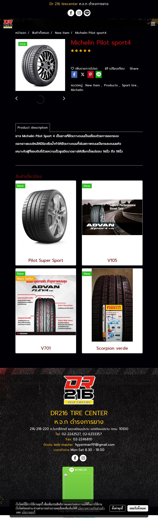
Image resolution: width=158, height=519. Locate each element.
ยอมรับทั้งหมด (138, 508)
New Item (93, 85)
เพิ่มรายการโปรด (85, 68)
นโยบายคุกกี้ (28, 512)
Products (111, 85)
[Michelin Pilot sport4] (40, 65)
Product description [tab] (33, 127)
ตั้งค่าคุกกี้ (117, 508)
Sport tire (130, 85)
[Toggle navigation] (153, 24)
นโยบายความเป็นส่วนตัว (91, 508)
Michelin (77, 90)
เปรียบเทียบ (116, 68)
